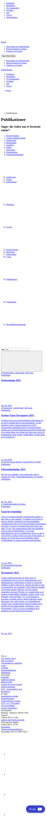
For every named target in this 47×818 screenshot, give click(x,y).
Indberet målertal (8, 680)
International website (9, 696)
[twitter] (25, 794)
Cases (3, 665)
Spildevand (11, 177)
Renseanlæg (11, 143)
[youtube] (25, 815)
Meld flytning (6, 682)
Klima (8, 147)
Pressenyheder (12, 250)
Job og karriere (7, 661)
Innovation (10, 150)
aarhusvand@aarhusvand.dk (12, 720)
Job (7, 13)
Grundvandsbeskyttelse (15, 138)
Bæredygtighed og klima (16, 49)
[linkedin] (25, 754)
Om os (9, 15)
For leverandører (8, 706)
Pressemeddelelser (8, 670)
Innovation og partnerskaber (17, 46)
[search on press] (21, 361)
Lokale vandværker (9, 708)
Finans (9, 179)
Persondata (5, 727)
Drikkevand (11, 140)
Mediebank (5, 672)
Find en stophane (8, 687)
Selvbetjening (11, 17)
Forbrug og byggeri (14, 51)
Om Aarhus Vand (8, 658)
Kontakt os (5, 691)
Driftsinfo (10, 3)
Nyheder (9, 10)
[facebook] (25, 774)
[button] (8, 56)
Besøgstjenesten (7, 698)
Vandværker (11, 254)
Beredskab (10, 5)
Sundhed (10, 145)
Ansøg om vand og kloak (11, 684)
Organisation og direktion (11, 663)
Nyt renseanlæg (12, 8)
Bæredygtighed (12, 136)
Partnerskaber (11, 152)
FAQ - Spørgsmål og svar (11, 689)
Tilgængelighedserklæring (11, 729)
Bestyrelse (10, 252)
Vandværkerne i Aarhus (10, 701)
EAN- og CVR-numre (10, 703)
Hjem (8, 90)
